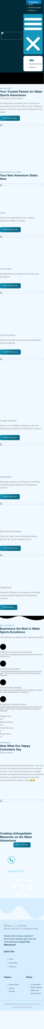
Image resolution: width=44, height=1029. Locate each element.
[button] (33, 34)
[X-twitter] (22, 887)
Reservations (35, 64)
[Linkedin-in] (26, 894)
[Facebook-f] (14, 887)
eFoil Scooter (6, 269)
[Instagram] (29, 887)
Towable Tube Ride (8, 421)
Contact (32, 11)
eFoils (2, 213)
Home (31, 60)
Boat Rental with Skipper (10, 531)
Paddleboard (5, 477)
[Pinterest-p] (18, 894)
